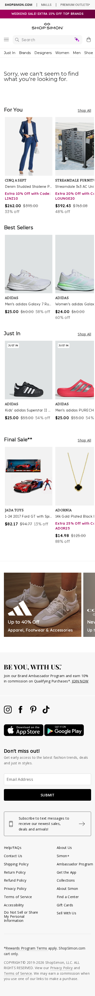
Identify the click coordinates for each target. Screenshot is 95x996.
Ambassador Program (75, 864)
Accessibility (14, 905)
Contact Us (13, 856)
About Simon (67, 888)
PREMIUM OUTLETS (75, 4)
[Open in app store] (24, 734)
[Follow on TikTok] (46, 712)
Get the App (66, 872)
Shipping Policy (16, 864)
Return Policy (15, 872)
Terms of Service (18, 896)
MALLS (46, 4)
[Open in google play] (64, 734)
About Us (64, 847)
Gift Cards (65, 905)
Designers (43, 53)
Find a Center (68, 896)
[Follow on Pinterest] (33, 712)
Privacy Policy (15, 888)
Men (77, 53)
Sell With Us (66, 913)
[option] (30, 165)
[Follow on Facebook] (21, 712)
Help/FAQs (12, 847)
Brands (25, 53)
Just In (9, 53)
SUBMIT (47, 795)
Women (62, 53)
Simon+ (63, 856)
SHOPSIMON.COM (18, 4)
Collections (66, 880)
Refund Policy (15, 880)
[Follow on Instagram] (8, 712)
